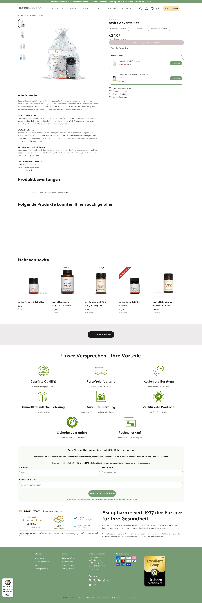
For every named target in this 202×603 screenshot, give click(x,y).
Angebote (88, 8)
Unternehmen (40, 558)
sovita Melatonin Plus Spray (129, 61)
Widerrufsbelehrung (103, 598)
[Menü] (11, 579)
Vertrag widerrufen (69, 568)
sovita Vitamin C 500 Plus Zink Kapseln (133, 74)
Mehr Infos (91, 533)
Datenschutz (116, 598)
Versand (123, 39)
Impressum (132, 598)
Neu (100, 8)
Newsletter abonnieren (102, 493)
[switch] (7, 594)
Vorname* (24, 467)
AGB (125, 598)
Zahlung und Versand (69, 558)
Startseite (21, 15)
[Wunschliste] (152, 8)
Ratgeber (126, 8)
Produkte (56, 8)
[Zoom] (64, 53)
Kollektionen (31, 15)
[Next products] (181, 55)
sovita (41, 15)
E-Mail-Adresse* (27, 479)
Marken (72, 8)
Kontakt (111, 8)
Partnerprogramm (41, 568)
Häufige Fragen (67, 561)
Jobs (36, 565)
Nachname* (108, 467)
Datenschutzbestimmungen (111, 499)
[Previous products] (176, 55)
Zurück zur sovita (102, 334)
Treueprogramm (68, 565)
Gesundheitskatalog (42, 561)
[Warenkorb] (158, 8)
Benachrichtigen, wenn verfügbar (146, 42)
